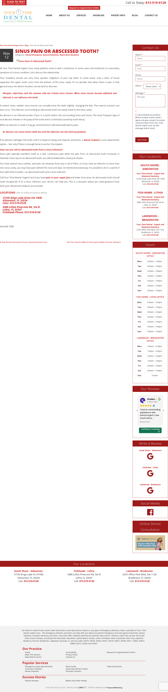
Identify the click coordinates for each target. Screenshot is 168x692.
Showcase (98, 15)
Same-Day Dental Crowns (77, 669)
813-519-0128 (156, 2)
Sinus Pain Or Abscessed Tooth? (57, 51)
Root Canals (71, 666)
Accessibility (71, 652)
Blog (135, 15)
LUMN (80, 687)
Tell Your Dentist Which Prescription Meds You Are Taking (93, 242)
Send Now (142, 140)
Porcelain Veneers (74, 671)
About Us (64, 15)
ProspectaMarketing (114, 687)
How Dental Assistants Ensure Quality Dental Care (24, 242)
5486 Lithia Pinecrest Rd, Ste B (21, 207)
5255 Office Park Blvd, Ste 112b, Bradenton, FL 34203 (150, 231)
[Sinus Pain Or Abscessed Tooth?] (34, 60)
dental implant (91, 140)
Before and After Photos (76, 680)
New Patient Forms (33, 657)
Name (138, 54)
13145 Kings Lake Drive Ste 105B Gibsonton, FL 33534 (22, 199)
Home (49, 15)
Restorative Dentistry (69, 55)
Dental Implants (32, 671)
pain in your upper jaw (57, 177)
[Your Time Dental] (18, 15)
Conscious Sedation (33, 669)
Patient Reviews (32, 680)
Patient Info (118, 15)
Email (138, 65)
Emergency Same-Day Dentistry (38, 666)
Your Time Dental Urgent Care (11, 45)
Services (81, 15)
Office (138, 85)
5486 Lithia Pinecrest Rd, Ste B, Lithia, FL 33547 (150, 203)
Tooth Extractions (114, 666)
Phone (138, 75)
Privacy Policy (71, 654)
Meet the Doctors (32, 654)
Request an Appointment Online (121, 652)
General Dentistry (51, 55)
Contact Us (151, 15)
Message (140, 93)
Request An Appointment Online (84, 8)
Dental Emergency (33, 55)
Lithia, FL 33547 (12, 209)
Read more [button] (145, 422)
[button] (163, 410)
